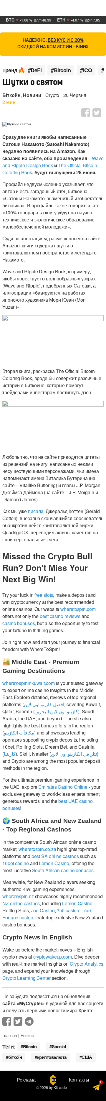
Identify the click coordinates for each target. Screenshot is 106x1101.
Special (59, 1046)
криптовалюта (52, 1057)
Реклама (26, 1080)
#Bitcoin (61, 70)
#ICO (86, 70)
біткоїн (15, 1057)
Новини (32, 95)
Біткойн (11, 95)
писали (35, 511)
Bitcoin (30, 1046)
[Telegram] (96, 1088)
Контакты (79, 1080)
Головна (9, 1035)
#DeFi (35, 70)
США (87, 1057)
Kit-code (60, 1087)
